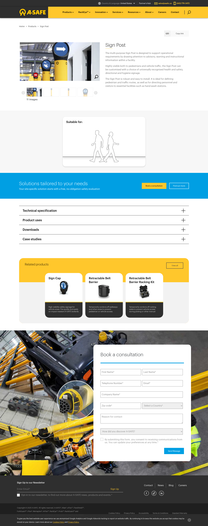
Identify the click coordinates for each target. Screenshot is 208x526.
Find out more (179, 186)
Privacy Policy (129, 513)
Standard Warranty (179, 513)
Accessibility (144, 513)
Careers (162, 12)
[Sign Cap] (63, 288)
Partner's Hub (145, 3)
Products (32, 27)
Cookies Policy (114, 513)
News (161, 485)
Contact (175, 12)
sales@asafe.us (165, 3)
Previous (23, 93)
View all (175, 265)
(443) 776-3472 (183, 3)
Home (22, 27)
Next (95, 93)
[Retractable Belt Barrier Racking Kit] (144, 288)
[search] (187, 12)
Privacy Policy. (73, 522)
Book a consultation (154, 186)
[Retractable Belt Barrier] (104, 288)
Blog (171, 485)
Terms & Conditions (160, 513)
